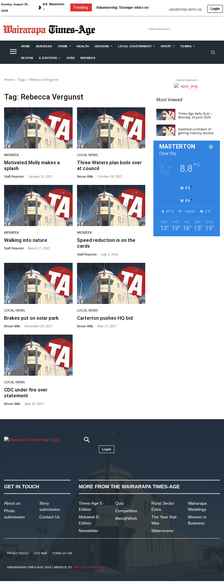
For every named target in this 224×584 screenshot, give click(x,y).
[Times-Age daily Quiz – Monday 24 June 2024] (165, 114)
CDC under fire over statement (26, 392)
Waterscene (162, 530)
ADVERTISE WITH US (185, 9)
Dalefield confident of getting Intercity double (196, 131)
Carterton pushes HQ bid (105, 318)
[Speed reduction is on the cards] (111, 205)
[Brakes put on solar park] (38, 283)
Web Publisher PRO (89, 567)
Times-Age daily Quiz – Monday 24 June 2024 (195, 115)
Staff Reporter (14, 176)
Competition (126, 510)
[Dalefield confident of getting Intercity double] (165, 130)
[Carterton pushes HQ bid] (111, 283)
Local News (87, 155)
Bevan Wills (85, 176)
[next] (151, 7)
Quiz (119, 503)
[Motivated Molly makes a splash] (38, 127)
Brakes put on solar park (31, 318)
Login (215, 9)
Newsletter (88, 530)
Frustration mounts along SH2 (127, 8)
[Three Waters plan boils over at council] (111, 127)
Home (9, 79)
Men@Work (126, 518)
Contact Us (49, 517)
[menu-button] (13, 52)
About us (12, 503)
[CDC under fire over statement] (38, 355)
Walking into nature (25, 240)
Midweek (11, 155)
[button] (213, 52)
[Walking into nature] (38, 205)
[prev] (141, 7)
